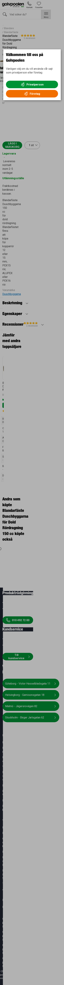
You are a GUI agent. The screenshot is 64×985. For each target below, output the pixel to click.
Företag (35, 93)
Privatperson (35, 84)
